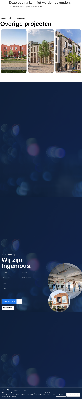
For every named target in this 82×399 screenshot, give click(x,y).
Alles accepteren (73, 394)
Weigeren (61, 394)
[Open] (75, 6)
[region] (41, 393)
